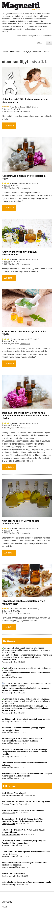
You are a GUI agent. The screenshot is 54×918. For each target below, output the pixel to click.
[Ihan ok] (5, 107)
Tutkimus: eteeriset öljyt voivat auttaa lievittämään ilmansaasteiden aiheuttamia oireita (25, 415)
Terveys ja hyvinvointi (31, 52)
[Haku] (49, 43)
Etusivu (5, 52)
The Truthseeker (8, 867)
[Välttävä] (4, 107)
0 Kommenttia (25, 188)
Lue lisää (8, 125)
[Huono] (2, 107)
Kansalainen (6, 662)
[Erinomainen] (8, 107)
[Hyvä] (7, 107)
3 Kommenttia (25, 111)
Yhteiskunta (15, 52)
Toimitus (7, 109)
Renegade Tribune (8, 804)
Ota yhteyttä (7, 902)
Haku (4, 907)
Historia (46, 52)
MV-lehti (5, 721)
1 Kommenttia (25, 344)
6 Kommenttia (25, 613)
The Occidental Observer (11, 796)
